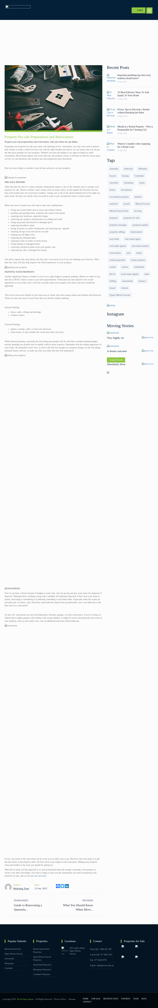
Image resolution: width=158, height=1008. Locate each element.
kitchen (138, 197)
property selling (117, 232)
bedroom (128, 168)
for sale (95, 999)
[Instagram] (101, 972)
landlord (114, 203)
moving (137, 211)
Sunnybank (9, 958)
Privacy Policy (60, 999)
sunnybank (127, 281)
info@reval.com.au (105, 965)
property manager (118, 225)
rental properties (117, 260)
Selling (113, 281)
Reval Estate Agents (25, 999)
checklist (114, 182)
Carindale (139, 176)
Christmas (128, 182)
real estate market (140, 246)
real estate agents (118, 246)
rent (128, 253)
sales (146, 274)
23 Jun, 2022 (41, 888)
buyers (113, 176)
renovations (115, 253)
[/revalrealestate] (106, 972)
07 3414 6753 (101, 960)
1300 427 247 (106, 949)
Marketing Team (21, 888)
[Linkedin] (67, 886)
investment (126, 190)
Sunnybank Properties (42, 965)
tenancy (142, 281)
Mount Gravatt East (119, 211)
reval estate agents (130, 274)
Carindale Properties (41, 974)
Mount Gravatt (142, 203)
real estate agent (132, 239)
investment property (119, 197)
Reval (112, 274)
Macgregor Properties (42, 969)
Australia (114, 168)
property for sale (131, 218)
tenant (112, 288)
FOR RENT (125, 999)
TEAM (136, 999)
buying (125, 176)
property (114, 218)
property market (140, 225)
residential (139, 267)
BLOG (144, 999)
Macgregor (9, 963)
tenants (124, 288)
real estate (114, 239)
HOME (85, 999)
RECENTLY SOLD (110, 999)
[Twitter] (62, 886)
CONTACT (87, 1002)
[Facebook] (58, 886)
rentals (113, 267)
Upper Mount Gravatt (120, 295)
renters (125, 267)
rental (139, 253)
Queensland (136, 232)
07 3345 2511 (106, 954)
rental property (138, 260)
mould (126, 203)
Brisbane (143, 168)
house (112, 190)
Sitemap (72, 999)
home (142, 182)
